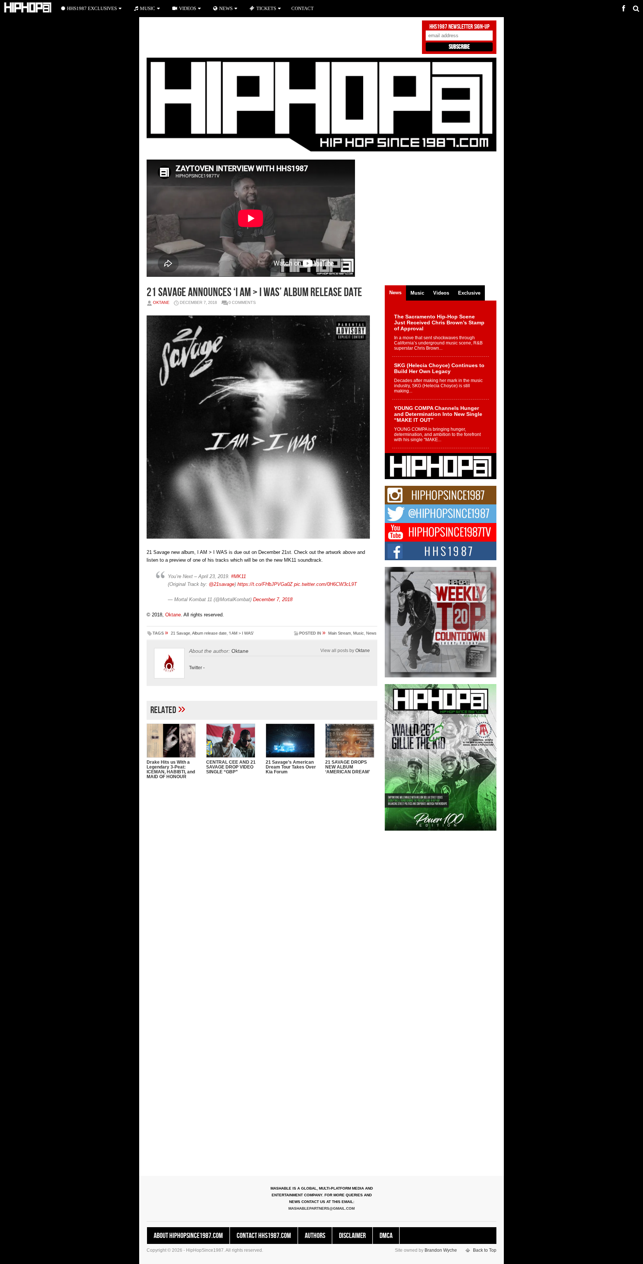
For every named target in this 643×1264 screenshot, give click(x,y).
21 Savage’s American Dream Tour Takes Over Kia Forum (291, 767)
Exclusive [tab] (469, 293)
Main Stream (339, 633)
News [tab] (395, 292)
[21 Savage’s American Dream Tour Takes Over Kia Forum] (292, 741)
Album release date (209, 633)
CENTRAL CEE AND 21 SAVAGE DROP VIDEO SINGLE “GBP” (231, 767)
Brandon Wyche (441, 1250)
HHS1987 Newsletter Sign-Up (459, 27)
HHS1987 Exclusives (92, 8)
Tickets (266, 8)
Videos (187, 8)
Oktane (161, 302)
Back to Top (484, 1250)
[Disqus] (262, 881)
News (371, 633)
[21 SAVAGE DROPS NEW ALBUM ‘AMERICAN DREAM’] (351, 741)
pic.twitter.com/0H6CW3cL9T (325, 584)
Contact (302, 8)
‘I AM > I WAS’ (241, 633)
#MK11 (238, 576)
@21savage (221, 584)
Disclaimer (352, 1235)
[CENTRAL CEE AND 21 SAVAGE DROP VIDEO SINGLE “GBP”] (232, 741)
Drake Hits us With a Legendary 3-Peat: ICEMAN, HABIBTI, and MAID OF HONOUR (171, 769)
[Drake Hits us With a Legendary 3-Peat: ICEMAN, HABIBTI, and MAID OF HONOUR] (173, 741)
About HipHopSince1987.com (188, 1235)
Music (358, 633)
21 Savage (180, 633)
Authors (315, 1235)
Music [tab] (417, 293)
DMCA (386, 1235)
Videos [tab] (441, 293)
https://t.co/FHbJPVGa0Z (264, 584)
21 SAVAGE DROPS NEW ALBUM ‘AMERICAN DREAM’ (347, 767)
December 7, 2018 (272, 599)
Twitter (195, 667)
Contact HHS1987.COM (264, 1235)
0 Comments (242, 302)
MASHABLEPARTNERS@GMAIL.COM (321, 1208)
